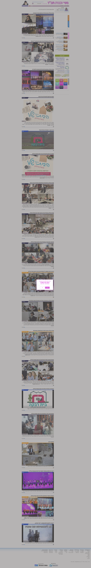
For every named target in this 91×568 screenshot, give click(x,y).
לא (42, 287)
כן (47, 287)
